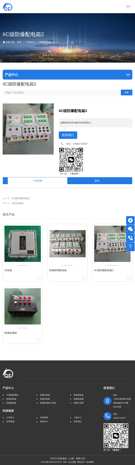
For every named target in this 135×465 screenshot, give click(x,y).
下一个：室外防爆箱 (13, 203)
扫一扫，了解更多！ (70, 173)
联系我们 (68, 135)
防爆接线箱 (11, 399)
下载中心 (78, 417)
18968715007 (80, 143)
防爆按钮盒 (79, 395)
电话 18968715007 (119, 416)
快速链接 (8, 410)
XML (65, 462)
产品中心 (30, 42)
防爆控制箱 (79, 399)
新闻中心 (44, 421)
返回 (97, 180)
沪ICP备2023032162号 (51, 462)
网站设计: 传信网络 (85, 462)
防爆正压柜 (79, 403)
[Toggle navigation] (128, 6)
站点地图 (72, 462)
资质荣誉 (44, 417)
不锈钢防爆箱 (12, 395)
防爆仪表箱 (45, 395)
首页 (19, 42)
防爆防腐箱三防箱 (48, 403)
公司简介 (10, 417)
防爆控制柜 (45, 399)
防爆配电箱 (45, 42)
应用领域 (10, 421)
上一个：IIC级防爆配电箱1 (16, 198)
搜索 (127, 92)
